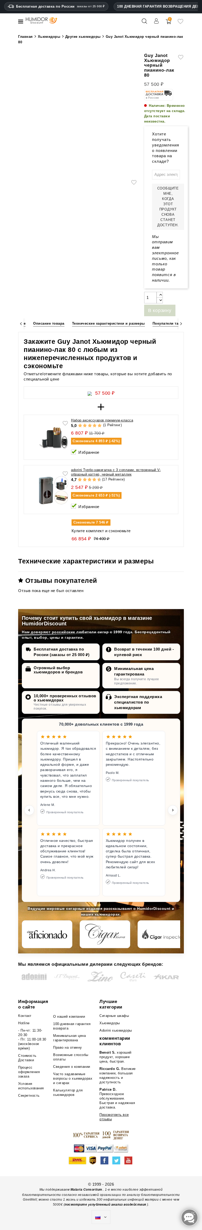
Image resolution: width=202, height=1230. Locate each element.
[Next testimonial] (173, 810)
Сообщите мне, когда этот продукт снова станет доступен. (168, 206)
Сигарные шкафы (114, 1016)
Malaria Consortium (86, 1189)
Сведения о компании (71, 1067)
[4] (95, 426)
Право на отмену (67, 1047)
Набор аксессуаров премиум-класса (102, 420)
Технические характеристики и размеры (108, 323)
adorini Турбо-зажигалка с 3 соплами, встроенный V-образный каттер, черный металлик (116, 472)
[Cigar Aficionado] (47, 934)
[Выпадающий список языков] (101, 1217)
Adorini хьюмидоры (115, 1030)
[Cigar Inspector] (163, 934)
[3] (90, 426)
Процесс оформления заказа (29, 1071)
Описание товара (48, 323)
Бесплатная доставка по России (60, 6)
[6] (89, 480)
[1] (80, 426)
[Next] (181, 323)
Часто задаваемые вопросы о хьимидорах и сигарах (72, 1078)
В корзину (159, 310)
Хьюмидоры (109, 1023)
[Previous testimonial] (29, 810)
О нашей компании (69, 1016)
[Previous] (21, 323)
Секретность (29, 1095)
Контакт (25, 1016)
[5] (100, 426)
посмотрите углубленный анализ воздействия (105, 1204)
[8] (94, 480)
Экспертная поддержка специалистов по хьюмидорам (138, 702)
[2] (85, 426)
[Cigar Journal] (105, 934)
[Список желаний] (180, 23)
